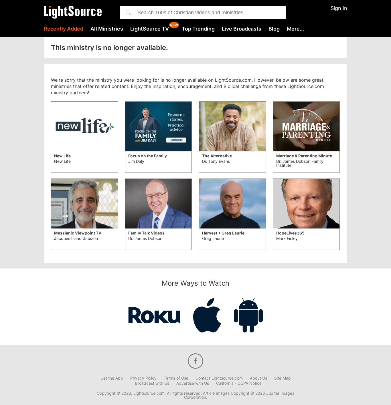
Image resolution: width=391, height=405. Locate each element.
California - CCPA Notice (239, 383)
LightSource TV (149, 28)
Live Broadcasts (241, 28)
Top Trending (198, 28)
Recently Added (63, 28)
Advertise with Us (192, 383)
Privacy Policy (143, 378)
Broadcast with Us (152, 383)
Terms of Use (176, 378)
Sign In (339, 8)
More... (295, 28)
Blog (274, 28)
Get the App (111, 378)
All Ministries (106, 28)
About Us (258, 378)
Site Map (282, 378)
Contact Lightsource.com (219, 378)
